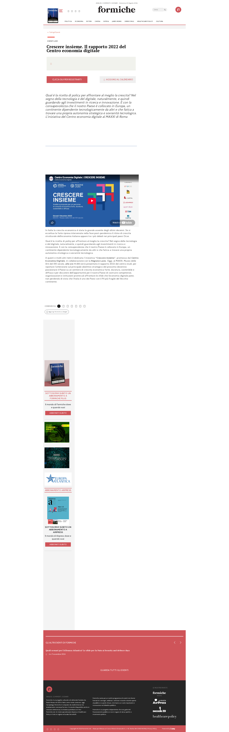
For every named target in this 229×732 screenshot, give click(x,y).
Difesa (106, 21)
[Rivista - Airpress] (166, 701)
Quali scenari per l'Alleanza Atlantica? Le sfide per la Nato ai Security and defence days (88, 650)
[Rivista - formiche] (166, 694)
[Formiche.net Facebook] (68, 11)
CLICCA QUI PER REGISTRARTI (67, 79)
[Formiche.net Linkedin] (79, 11)
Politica (68, 21)
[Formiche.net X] (72, 11)
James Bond (117, 21)
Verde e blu (129, 21)
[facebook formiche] (47, 729)
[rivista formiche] (58, 511)
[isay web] (172, 728)
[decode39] (166, 709)
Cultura (159, 21)
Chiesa (97, 21)
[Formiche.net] (178, 10)
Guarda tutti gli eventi (114, 670)
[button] (61, 15)
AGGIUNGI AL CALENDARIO (119, 79)
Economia (79, 21)
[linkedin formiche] (58, 729)
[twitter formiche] (51, 729)
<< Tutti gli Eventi (53, 32)
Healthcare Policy (145, 21)
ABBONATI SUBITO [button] (58, 413)
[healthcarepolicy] (166, 716)
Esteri (89, 21)
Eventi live (52, 41)
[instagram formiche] (55, 729)
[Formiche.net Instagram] (75, 11)
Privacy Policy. (152, 728)
